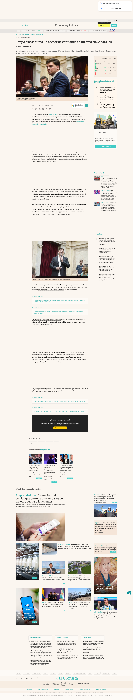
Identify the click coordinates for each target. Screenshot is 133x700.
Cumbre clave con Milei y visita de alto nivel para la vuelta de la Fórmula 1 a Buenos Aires (107, 105)
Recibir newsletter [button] (106, 146)
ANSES (114, 673)
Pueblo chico (100, 132)
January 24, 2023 (55, 391)
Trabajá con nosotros (101, 689)
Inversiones (106, 673)
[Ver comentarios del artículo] (50, 109)
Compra (114, 58)
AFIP (90, 673)
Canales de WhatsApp (43, 689)
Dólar (18, 673)
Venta (110, 58)
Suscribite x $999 (104, 25)
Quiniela (68, 673)
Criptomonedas (36, 673)
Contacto (29, 689)
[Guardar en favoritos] (86, 105)
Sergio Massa (39, 34)
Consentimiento (87, 692)
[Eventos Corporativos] (55, 684)
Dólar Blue (26, 673)
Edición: (111, 20)
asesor (56, 443)
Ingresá (114, 25)
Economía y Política (28, 34)
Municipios (49, 443)
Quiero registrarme (60, 427)
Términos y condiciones (68, 692)
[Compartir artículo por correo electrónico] (46, 109)
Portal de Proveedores (84, 689)
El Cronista (18, 34)
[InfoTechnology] (83, 684)
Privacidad (78, 692)
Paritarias (97, 673)
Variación (104, 58)
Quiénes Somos (69, 689)
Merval (60, 673)
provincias (41, 443)
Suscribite (56, 689)
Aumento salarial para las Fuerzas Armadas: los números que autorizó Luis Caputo (107, 90)
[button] (129, 593)
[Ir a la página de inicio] (23, 25)
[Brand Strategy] (64, 684)
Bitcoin (45, 673)
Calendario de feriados (79, 673)
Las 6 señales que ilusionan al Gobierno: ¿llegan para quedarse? (107, 97)
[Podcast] (72, 684)
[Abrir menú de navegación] (17, 25)
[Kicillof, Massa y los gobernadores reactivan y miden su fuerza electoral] (35, 459)
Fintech (53, 673)
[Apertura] (46, 684)
